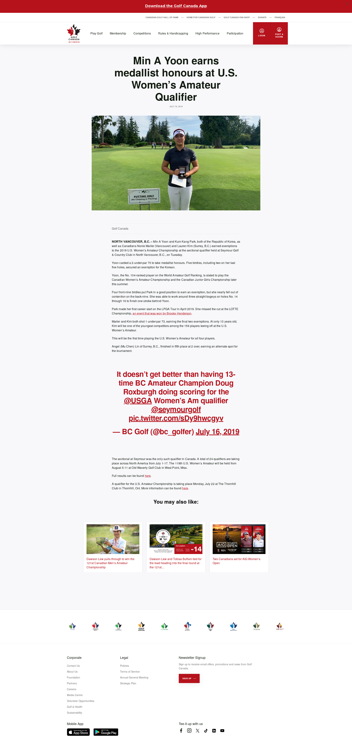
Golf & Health (74, 707)
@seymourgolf (176, 409)
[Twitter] (197, 730)
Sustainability (74, 712)
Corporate (74, 657)
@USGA (138, 400)
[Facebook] (181, 730)
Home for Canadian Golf (201, 17)
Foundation (73, 677)
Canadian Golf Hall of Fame (162, 17)
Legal (124, 657)
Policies (124, 665)
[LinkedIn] (214, 730)
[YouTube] (222, 730)
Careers (71, 689)
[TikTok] (205, 730)
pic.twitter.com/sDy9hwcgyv (176, 418)
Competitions (142, 33)
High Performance (207, 33)
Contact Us (73, 665)
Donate (262, 17)
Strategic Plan (128, 683)
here (148, 476)
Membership (118, 33)
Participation (235, 33)
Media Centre (75, 695)
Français (280, 17)
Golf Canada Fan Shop (237, 17)
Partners (72, 683)
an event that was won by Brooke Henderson (162, 313)
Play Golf (96, 33)
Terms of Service (130, 671)
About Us (72, 671)
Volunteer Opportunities (80, 701)
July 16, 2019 (217, 431)
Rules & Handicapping (173, 33)
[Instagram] (189, 730)
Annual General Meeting (134, 677)
